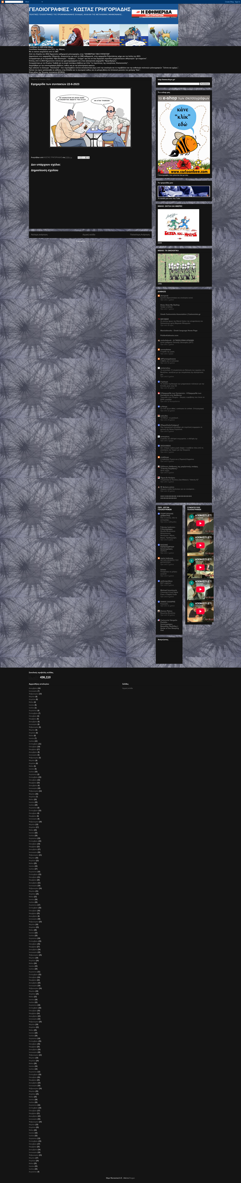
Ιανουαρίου (33, 691)
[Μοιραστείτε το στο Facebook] (86, 157)
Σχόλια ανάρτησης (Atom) (95, 241)
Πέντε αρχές (164, 471)
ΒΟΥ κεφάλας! (165, 583)
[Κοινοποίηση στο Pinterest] (88, 157)
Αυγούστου (33, 710)
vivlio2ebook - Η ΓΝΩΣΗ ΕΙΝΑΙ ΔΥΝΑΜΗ (177, 340)
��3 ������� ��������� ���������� (176, 497)
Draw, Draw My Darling (169, 305)
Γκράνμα (164, 382)
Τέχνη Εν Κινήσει (167, 478)
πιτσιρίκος (164, 437)
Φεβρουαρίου (33, 694)
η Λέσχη (163, 406)
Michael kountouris (168, 590)
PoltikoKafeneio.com (169, 335)
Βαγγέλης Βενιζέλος (167, 613)
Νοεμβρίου (32, 719)
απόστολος (165, 368)
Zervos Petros (166, 611)
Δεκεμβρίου (33, 688)
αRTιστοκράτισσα (168, 359)
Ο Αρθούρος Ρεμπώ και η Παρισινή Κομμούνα (177, 459)
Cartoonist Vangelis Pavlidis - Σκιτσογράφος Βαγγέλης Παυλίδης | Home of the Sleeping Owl (169, 625)
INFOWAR (164, 319)
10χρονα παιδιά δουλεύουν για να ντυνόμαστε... (178, 489)
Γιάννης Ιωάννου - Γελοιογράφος (168, 528)
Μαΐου (31, 702)
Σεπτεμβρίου (33, 713)
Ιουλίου (31, 708)
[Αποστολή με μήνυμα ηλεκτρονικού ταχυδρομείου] (79, 157)
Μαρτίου (32, 697)
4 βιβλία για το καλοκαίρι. (169, 361)
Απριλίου (32, 699)
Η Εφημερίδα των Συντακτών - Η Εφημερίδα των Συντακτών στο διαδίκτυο (180, 394)
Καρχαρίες (164, 604)
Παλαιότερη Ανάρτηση (140, 235)
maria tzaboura (166, 558)
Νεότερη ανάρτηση (39, 235)
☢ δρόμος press (167, 487)
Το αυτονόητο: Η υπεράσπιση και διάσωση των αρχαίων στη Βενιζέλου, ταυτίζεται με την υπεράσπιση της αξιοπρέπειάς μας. (182, 372)
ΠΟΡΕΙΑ (163, 551)
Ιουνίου (31, 705)
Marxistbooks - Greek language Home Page (178, 331)
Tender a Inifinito (166, 307)
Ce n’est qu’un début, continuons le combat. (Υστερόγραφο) (182, 409)
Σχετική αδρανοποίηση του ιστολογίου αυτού (176, 298)
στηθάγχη (164, 457)
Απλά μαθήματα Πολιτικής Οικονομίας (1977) (176, 342)
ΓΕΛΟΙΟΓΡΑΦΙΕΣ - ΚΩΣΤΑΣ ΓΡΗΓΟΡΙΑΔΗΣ (80, 9)
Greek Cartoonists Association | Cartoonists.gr (180, 314)
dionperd (164, 296)
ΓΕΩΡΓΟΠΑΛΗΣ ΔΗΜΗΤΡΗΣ (166, 515)
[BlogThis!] (81, 157)
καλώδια (164, 416)
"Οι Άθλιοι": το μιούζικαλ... (170, 418)
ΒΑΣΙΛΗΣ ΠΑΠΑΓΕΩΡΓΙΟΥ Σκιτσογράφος (167, 547)
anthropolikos (166, 581)
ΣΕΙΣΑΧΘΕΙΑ (165, 446)
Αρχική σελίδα (89, 235)
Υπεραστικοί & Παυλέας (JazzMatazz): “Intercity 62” (179, 480)
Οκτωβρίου (33, 716)
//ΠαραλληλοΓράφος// (169, 425)
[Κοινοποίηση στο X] (83, 157)
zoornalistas (165, 350)
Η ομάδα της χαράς (167, 352)
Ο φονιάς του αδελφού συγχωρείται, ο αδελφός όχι (178, 439)
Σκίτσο (163, 570)
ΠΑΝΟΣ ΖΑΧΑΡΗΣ (167, 602)
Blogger (132, 1178)
